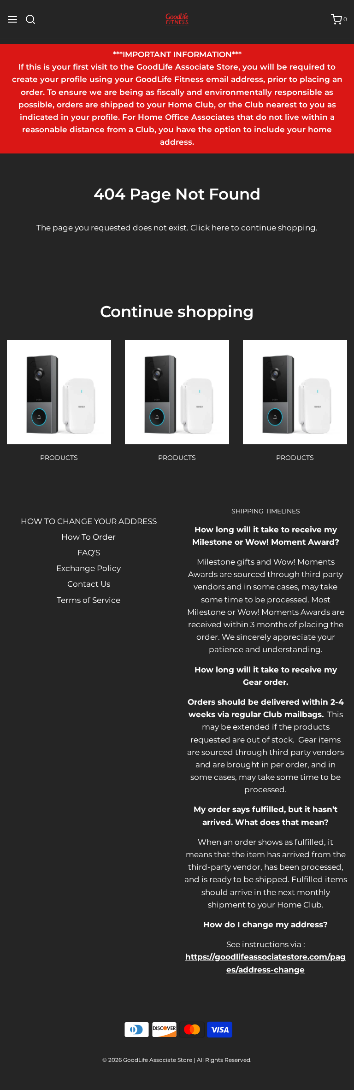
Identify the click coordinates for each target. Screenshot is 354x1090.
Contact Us (88, 584)
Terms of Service (88, 600)
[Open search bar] (34, 19)
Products (59, 458)
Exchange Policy (88, 568)
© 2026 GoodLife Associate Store (147, 1059)
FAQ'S (88, 552)
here (220, 227)
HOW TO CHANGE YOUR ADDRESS (89, 521)
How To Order (88, 537)
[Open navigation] (12, 19)
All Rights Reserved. (224, 1059)
